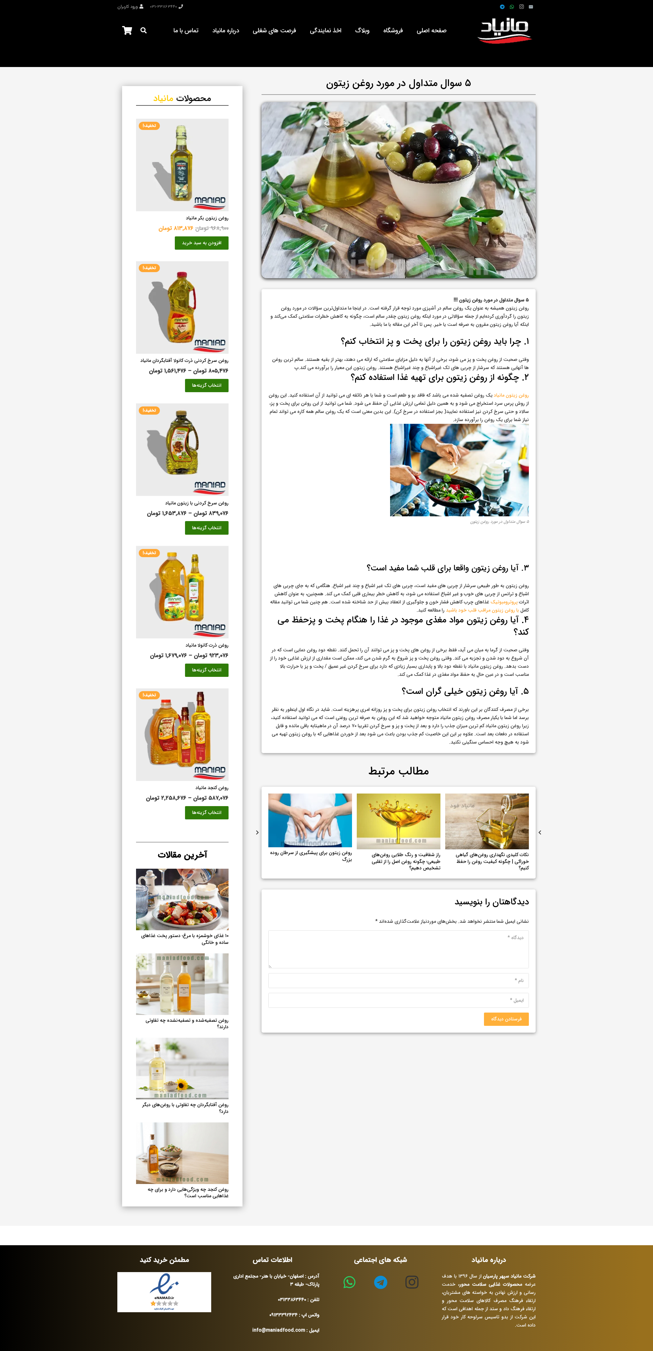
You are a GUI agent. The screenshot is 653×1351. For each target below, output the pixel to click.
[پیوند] (506, 30)
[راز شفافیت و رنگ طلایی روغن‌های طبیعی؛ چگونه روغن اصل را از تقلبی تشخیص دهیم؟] (398, 797)
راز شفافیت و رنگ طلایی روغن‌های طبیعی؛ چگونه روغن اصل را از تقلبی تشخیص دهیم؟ (406, 861)
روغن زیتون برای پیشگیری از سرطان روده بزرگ (311, 856)
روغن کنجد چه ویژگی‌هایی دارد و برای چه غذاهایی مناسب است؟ (188, 1193)
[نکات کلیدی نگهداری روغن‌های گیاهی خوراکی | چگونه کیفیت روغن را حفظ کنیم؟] (487, 797)
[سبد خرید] (127, 31)
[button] (202, 243)
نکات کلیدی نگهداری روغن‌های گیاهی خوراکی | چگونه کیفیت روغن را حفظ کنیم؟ (492, 861)
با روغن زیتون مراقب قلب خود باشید (482, 610)
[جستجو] (143, 30)
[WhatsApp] (512, 7)
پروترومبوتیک (504, 602)
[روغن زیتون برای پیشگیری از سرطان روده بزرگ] (310, 797)
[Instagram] (521, 7)
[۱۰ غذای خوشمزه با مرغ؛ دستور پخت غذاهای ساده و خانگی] (182, 873)
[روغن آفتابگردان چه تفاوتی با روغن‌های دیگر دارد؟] (182, 1042)
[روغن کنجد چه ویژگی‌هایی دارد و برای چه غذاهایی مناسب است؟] (182, 1126)
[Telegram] (502, 7)
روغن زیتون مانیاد (511, 395)
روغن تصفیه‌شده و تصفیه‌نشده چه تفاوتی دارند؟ (187, 1024)
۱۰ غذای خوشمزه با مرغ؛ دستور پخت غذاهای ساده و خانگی (185, 939)
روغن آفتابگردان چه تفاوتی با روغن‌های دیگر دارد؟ (185, 1108)
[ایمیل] (531, 7)
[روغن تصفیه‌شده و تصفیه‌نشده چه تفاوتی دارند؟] (182, 957)
